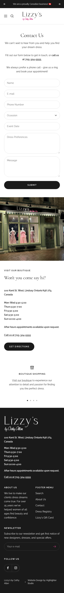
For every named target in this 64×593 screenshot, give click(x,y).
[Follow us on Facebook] (8, 568)
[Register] (54, 546)
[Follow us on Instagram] (15, 568)
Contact (39, 505)
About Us (40, 499)
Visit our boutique (22, 380)
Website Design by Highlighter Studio (42, 582)
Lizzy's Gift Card (44, 517)
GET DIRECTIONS (19, 346)
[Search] (12, 16)
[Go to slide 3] (33, 400)
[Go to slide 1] (27, 400)
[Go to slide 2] (30, 400)
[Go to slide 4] (36, 400)
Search (39, 493)
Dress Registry (43, 511)
